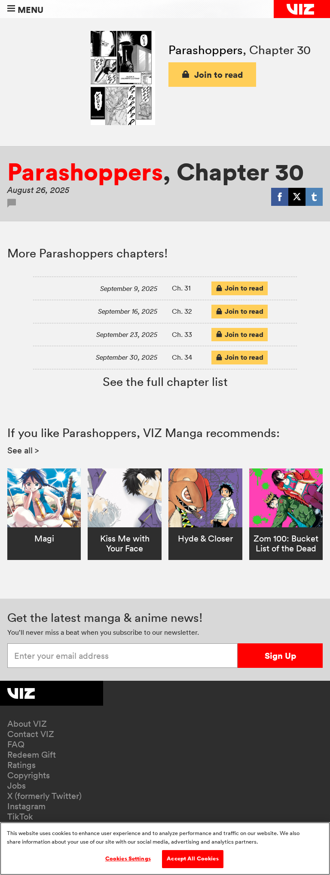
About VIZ (27, 724)
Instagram (26, 806)
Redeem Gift (31, 755)
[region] (165, 848)
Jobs (16, 785)
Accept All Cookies (192, 859)
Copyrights (28, 775)
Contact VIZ (30, 734)
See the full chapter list (165, 381)
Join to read (218, 74)
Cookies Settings (128, 859)
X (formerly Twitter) (44, 796)
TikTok (20, 816)
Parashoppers (205, 50)
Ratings (21, 765)
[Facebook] (279, 197)
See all (23, 450)
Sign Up (280, 655)
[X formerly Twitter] (297, 197)
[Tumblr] (314, 197)
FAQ (15, 744)
